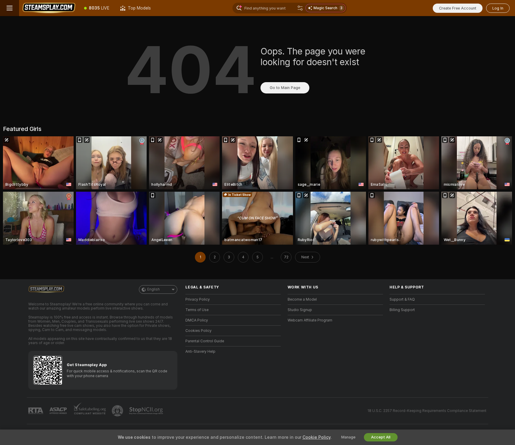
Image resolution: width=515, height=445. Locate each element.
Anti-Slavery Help (200, 351)
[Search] (300, 8)
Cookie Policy (317, 437)
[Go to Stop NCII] (146, 410)
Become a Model (302, 299)
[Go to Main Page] (49, 8)
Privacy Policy (197, 299)
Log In (497, 8)
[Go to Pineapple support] (118, 410)
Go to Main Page (285, 87)
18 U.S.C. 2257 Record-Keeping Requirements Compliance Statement (426, 411)
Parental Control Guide (204, 341)
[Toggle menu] (9, 8)
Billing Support (402, 310)
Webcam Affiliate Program (310, 320)
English (153, 289)
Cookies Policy (198, 331)
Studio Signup (300, 310)
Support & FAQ (402, 299)
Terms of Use (197, 310)
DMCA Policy (196, 320)
